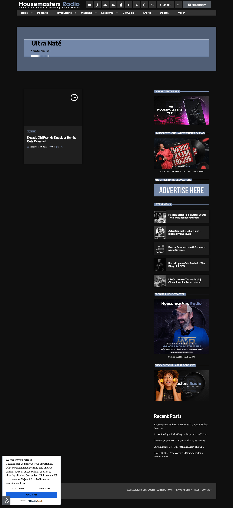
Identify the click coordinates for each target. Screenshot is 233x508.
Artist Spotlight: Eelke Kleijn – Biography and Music (184, 232)
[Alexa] (144, 4)
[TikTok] (97, 4)
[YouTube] (89, 4)
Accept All (31, 495)
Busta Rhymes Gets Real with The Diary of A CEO (179, 446)
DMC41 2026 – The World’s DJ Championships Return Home (184, 281)
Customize (18, 488)
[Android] (136, 4)
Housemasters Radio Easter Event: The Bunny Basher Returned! (187, 216)
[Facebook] (128, 4)
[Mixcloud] (113, 4)
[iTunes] (120, 4)
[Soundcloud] (105, 4)
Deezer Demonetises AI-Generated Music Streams (179, 440)
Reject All (45, 488)
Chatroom (197, 5)
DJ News (31, 131)
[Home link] (50, 5)
